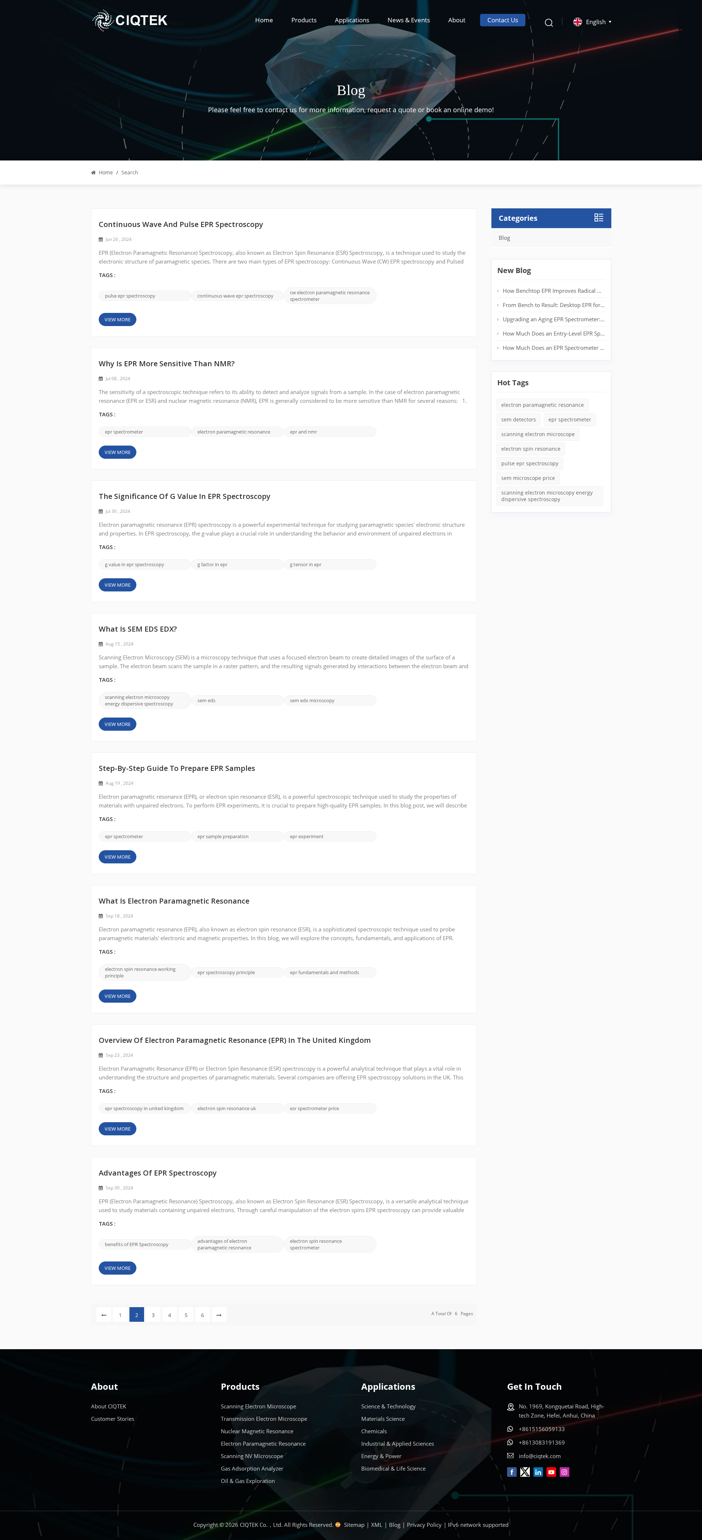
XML (376, 1524)
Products (304, 20)
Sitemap (354, 1524)
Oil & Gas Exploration (248, 1480)
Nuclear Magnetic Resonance (257, 1431)
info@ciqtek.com (540, 1456)
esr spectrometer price (314, 1108)
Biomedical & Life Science (393, 1468)
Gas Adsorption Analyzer (252, 1468)
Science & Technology (388, 1406)
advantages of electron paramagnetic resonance (224, 1244)
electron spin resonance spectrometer (316, 1244)
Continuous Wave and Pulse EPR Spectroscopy (181, 225)
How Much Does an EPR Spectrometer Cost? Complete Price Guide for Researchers (554, 347)
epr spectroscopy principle (226, 972)
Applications (352, 20)
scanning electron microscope (538, 434)
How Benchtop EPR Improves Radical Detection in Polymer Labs (554, 290)
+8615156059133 (542, 1429)
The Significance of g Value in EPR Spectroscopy (185, 497)
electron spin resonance (531, 448)
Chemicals (374, 1431)
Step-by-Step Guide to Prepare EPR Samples (177, 769)
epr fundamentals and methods (324, 972)
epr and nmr (303, 431)
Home (264, 20)
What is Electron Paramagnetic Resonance (174, 901)
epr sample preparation (223, 836)
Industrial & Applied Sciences (397, 1443)
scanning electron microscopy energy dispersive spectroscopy (139, 700)
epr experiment (307, 836)
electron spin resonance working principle (140, 972)
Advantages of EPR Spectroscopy (158, 1173)
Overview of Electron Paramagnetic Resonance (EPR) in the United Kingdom (235, 1041)
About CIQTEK (108, 1406)
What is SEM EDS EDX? (138, 629)
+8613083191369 (542, 1442)
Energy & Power (381, 1456)
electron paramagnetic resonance (233, 431)
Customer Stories (112, 1418)
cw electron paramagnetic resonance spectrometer (330, 295)
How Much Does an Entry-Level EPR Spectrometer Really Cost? (554, 333)
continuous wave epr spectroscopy (235, 295)
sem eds (206, 700)
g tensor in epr (305, 564)
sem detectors (518, 419)
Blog (504, 237)
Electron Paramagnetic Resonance (263, 1443)
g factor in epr (212, 564)
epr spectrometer (124, 431)
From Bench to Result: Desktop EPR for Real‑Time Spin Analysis (554, 305)
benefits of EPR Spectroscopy (137, 1244)
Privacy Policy (424, 1524)
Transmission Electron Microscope (264, 1418)
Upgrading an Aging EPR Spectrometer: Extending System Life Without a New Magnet (554, 319)
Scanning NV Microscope (252, 1456)
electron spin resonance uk (226, 1108)
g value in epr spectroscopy (134, 564)
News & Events (409, 20)
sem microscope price (528, 477)
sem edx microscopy (312, 700)
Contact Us (502, 20)
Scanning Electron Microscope (258, 1406)
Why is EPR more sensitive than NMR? (167, 364)
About (456, 20)
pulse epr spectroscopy (130, 295)
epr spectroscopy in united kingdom (144, 1108)
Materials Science (383, 1418)
